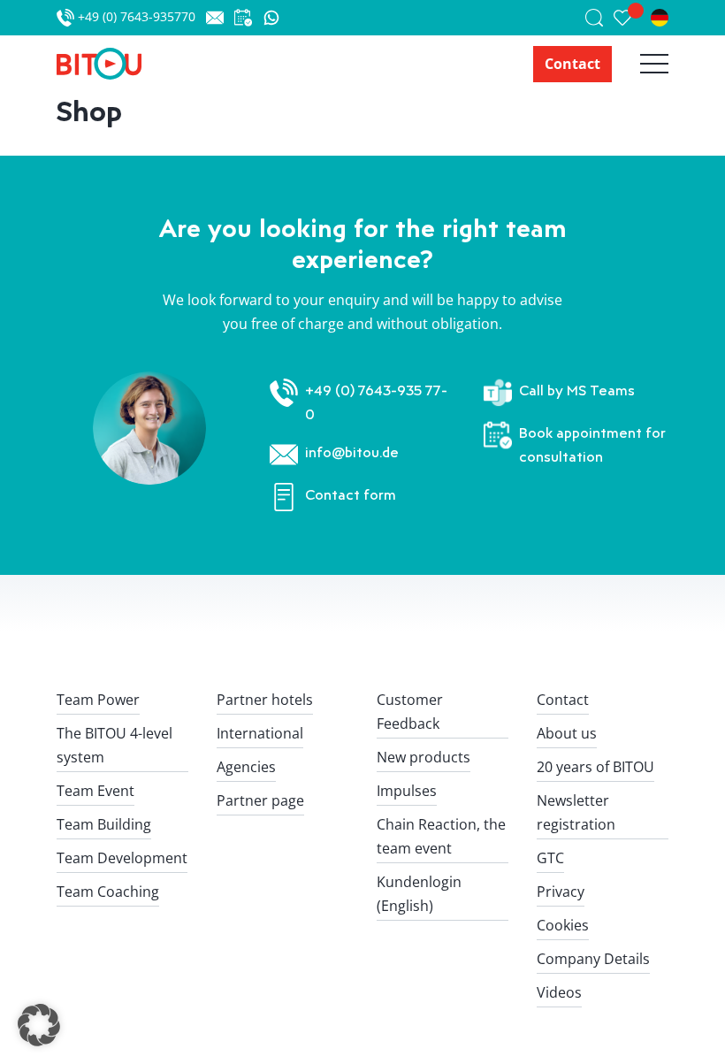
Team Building (104, 824)
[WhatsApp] (271, 18)
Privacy (560, 891)
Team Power (98, 699)
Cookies (563, 925)
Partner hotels (265, 699)
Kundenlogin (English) (419, 893)
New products (423, 757)
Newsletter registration (576, 812)
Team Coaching (108, 891)
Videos (559, 992)
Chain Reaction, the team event (441, 836)
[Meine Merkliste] (632, 18)
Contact (572, 63)
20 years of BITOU (595, 767)
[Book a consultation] (248, 18)
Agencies (246, 767)
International (260, 733)
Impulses (407, 790)
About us (567, 733)
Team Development (122, 858)
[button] (39, 1025)
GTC (550, 858)
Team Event (95, 790)
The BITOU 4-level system (114, 745)
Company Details (593, 958)
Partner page (260, 800)
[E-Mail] (220, 18)
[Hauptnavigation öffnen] (640, 63)
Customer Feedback (410, 711)
